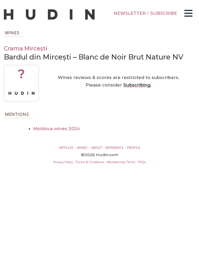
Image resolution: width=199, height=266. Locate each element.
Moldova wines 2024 (56, 128)
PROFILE (133, 147)
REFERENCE (114, 147)
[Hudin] (49, 19)
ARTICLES (66, 147)
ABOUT (96, 147)
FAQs (142, 162)
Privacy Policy (63, 162)
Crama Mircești (25, 48)
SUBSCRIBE (163, 13)
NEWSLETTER (130, 13)
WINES (82, 147)
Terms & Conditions (90, 162)
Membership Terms (121, 162)
